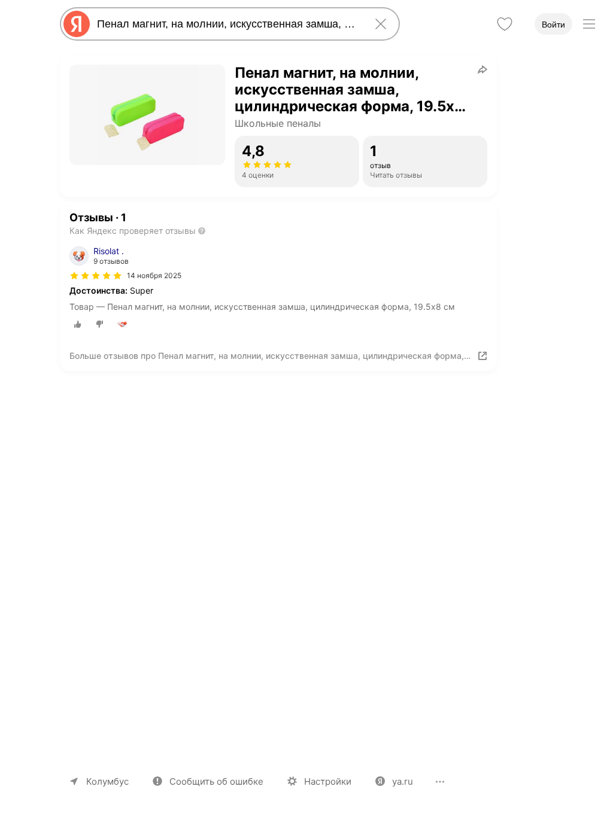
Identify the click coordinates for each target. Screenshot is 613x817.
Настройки (327, 781)
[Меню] (589, 24)
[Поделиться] (482, 69)
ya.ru (402, 781)
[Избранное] (504, 24)
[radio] (77, 324)
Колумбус (107, 781)
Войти (553, 24)
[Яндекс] (76, 24)
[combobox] (227, 23)
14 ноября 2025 (154, 275)
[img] (95, 276)
